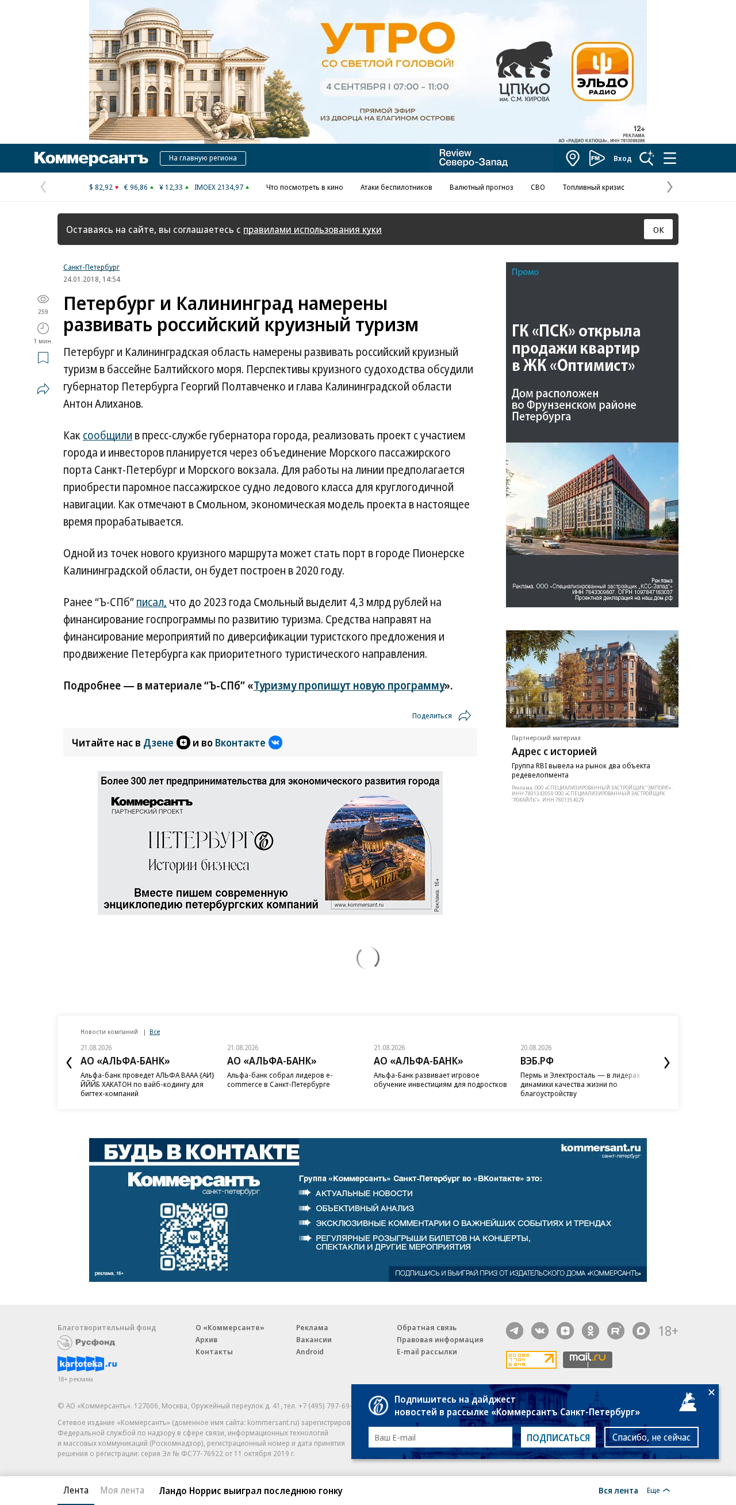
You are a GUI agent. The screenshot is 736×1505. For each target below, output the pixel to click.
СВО (538, 187)
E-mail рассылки (427, 1351)
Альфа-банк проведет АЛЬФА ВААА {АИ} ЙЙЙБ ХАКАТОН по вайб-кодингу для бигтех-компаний (147, 1084)
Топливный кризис (593, 187)
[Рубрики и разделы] (669, 158)
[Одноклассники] (590, 1330)
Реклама (312, 1327)
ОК (658, 229)
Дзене (158, 742)
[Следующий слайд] (667, 1062)
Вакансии (314, 1339)
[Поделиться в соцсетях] (43, 389)
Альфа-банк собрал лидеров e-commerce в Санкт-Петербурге (280, 1079)
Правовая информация (440, 1339)
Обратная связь (427, 1327)
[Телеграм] (514, 1330)
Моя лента (122, 1490)
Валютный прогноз (481, 187)
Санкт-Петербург (91, 267)
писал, (151, 602)
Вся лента (618, 1490)
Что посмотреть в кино (304, 187)
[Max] (641, 1330)
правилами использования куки (312, 229)
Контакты (214, 1351)
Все (155, 1031)
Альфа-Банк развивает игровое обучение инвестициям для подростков (440, 1079)
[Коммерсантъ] (91, 158)
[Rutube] (615, 1330)
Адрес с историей (554, 751)
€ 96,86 (136, 187)
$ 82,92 (101, 187)
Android (310, 1351)
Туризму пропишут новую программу (349, 685)
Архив (206, 1339)
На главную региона (203, 157)
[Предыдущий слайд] (68, 1062)
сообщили (107, 435)
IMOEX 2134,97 (218, 187)
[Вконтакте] (540, 1330)
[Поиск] (647, 158)
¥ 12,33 (171, 187)
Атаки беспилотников (396, 187)
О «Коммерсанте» (229, 1327)
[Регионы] (573, 158)
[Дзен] (565, 1330)
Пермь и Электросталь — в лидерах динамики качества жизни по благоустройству (580, 1084)
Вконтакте (240, 742)
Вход (623, 158)
